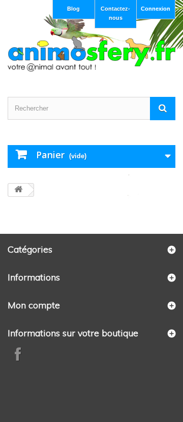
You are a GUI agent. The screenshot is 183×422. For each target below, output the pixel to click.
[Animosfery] (91, 54)
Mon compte (34, 305)
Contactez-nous (115, 13)
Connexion (155, 9)
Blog (73, 9)
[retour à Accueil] (18, 190)
